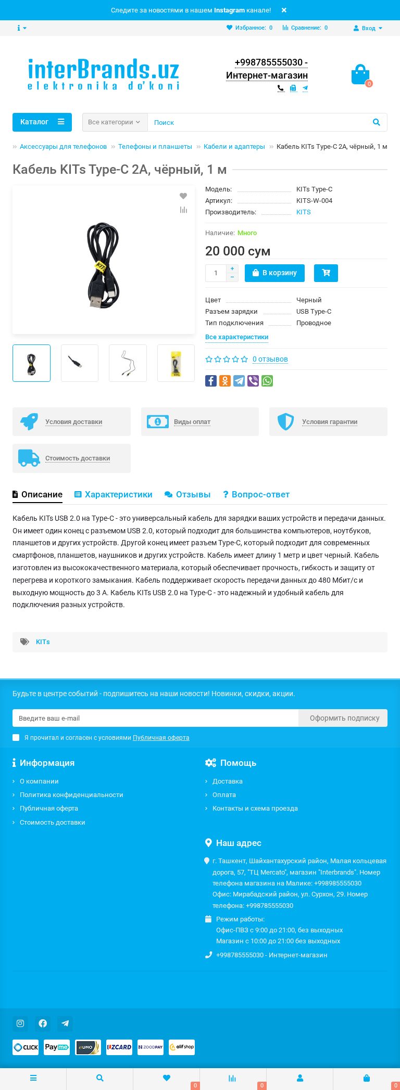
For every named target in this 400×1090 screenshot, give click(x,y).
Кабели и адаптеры (234, 146)
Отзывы (193, 494)
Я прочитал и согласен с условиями (107, 737)
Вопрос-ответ (261, 494)
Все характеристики (236, 337)
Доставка (228, 781)
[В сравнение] (183, 209)
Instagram (229, 10)
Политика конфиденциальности (71, 795)
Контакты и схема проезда (255, 808)
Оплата (224, 795)
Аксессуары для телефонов (63, 146)
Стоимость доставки (52, 822)
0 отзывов (270, 359)
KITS (303, 212)
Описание (42, 494)
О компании (39, 781)
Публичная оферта (49, 808)
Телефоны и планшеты (155, 146)
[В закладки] (183, 196)
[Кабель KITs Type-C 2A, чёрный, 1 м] (103, 259)
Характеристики (119, 494)
